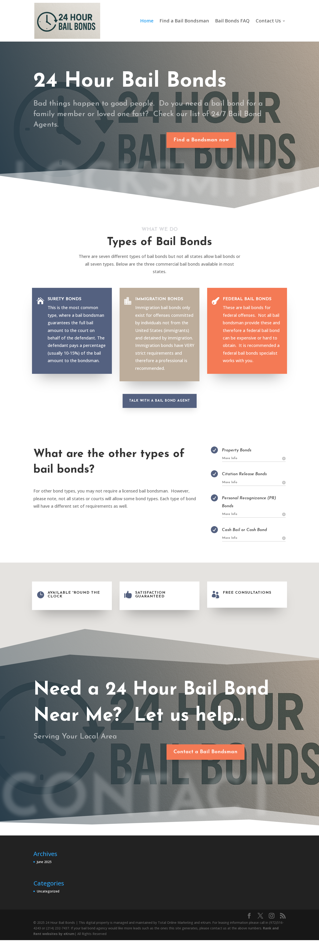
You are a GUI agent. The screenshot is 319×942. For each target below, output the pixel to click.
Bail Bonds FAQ (232, 21)
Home (146, 21)
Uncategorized (48, 891)
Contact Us (268, 21)
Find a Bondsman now (201, 140)
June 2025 (44, 862)
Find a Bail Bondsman (184, 21)
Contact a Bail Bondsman (205, 752)
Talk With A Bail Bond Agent (159, 401)
